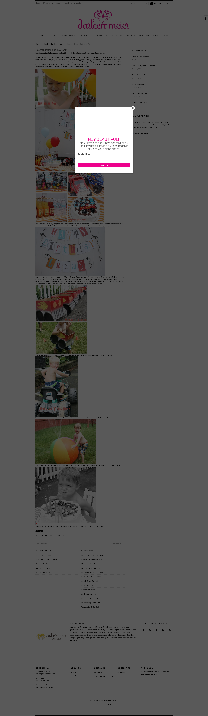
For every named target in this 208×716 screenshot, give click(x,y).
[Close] (133, 108)
